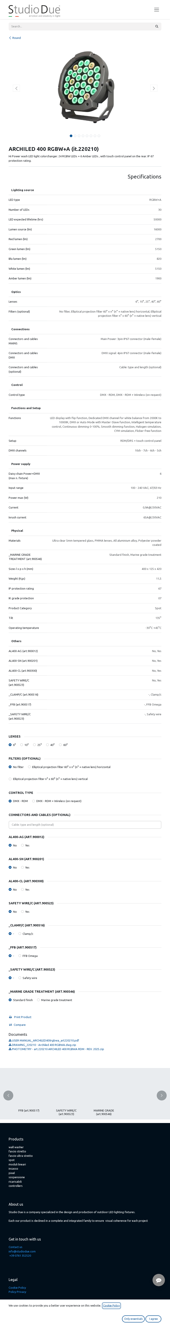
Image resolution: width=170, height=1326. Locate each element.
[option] (85, 1095)
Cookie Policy (17, 1287)
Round (16, 37)
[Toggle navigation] (156, 10)
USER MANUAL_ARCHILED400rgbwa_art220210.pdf (45, 1040)
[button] (16, 88)
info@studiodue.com (22, 1251)
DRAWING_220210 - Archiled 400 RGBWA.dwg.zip (43, 1044)
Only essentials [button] (133, 1318)
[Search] (156, 26)
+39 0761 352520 (20, 1255)
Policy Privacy (17, 1291)
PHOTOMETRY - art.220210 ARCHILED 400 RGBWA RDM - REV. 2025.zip (57, 1049)
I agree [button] (153, 1318)
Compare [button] (20, 1024)
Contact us (15, 1246)
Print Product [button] (22, 1017)
